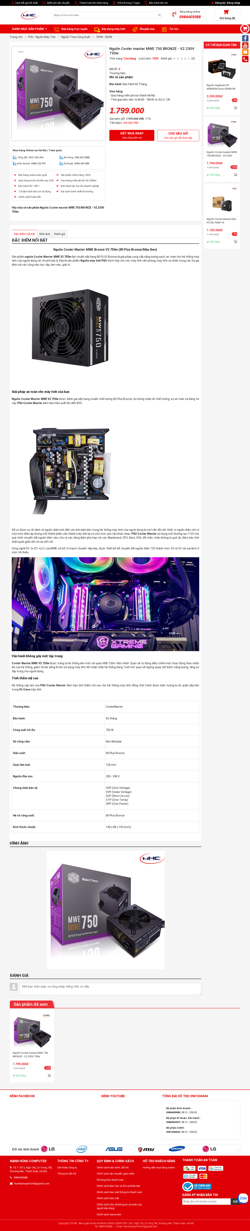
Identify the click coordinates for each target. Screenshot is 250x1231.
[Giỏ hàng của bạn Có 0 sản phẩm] (245, 28)
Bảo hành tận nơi (158, 2)
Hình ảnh (44, 234)
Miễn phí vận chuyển (58, 2)
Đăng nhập (233, 2)
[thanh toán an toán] (211, 1173)
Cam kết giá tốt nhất (26, 2)
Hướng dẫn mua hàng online (159, 1167)
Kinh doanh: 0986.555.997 (31, 163)
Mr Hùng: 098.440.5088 (76, 157)
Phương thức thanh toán (110, 1179)
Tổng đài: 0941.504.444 (30, 157)
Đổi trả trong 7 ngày (128, 2)
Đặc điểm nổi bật (24, 234)
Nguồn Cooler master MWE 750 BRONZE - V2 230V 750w (222, 154)
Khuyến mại (146, 29)
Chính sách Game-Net (109, 1214)
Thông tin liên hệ (66, 1173)
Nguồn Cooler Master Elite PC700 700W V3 (221, 221)
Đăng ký (220, 2)
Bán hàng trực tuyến (74, 29)
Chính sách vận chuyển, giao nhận (115, 1173)
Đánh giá (59, 234)
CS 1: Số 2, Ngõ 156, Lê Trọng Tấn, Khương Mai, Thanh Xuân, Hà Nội (31, 1169)
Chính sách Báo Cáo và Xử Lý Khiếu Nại (118, 1185)
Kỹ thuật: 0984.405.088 (76, 163)
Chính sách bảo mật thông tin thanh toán (119, 1192)
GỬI (235, 1201)
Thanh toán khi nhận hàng (93, 2)
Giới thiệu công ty (67, 1167)
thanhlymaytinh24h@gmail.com (30, 1183)
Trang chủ (16, 37)
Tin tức (174, 29)
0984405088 (19, 1177)
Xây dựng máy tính (113, 29)
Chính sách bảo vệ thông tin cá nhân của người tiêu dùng (119, 1206)
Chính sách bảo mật (108, 1198)
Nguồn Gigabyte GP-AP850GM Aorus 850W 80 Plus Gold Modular (221, 87)
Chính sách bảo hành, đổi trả (113, 1167)
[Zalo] (243, 1198)
